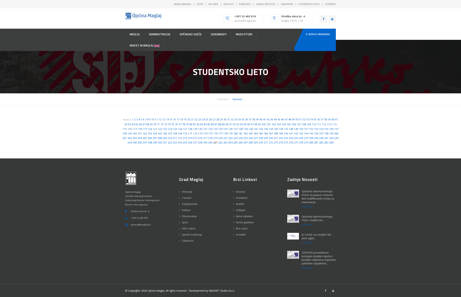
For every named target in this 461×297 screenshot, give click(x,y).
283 (326, 142)
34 (239, 119)
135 (225, 129)
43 (271, 119)
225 (245, 138)
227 (256, 138)
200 (336, 133)
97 (252, 124)
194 (306, 133)
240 (321, 138)
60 (333, 119)
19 (185, 119)
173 (200, 133)
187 (271, 133)
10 (152, 119)
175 (210, 133)
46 (282, 119)
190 (286, 133)
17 (178, 119)
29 (221, 119)
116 (129, 129)
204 (140, 138)
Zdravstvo (188, 240)
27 (214, 119)
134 (220, 129)
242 (331, 138)
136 (230, 129)
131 (205, 129)
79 (187, 124)
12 (160, 119)
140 (251, 129)
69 (151, 124)
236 (301, 138)
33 (235, 119)
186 (266, 133)
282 (321, 142)
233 (286, 138)
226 (251, 138)
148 (291, 129)
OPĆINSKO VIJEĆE (191, 34)
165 (160, 133)
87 (216, 124)
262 (220, 142)
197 (321, 133)
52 (304, 119)
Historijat (187, 191)
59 (329, 119)
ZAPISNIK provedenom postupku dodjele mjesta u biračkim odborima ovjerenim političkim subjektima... (319, 258)
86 (212, 124)
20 (188, 119)
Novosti (237, 99)
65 (136, 124)
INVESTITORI (244, 34)
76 (176, 124)
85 (208, 124)
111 (319, 124)
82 (198, 124)
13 (163, 119)
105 (289, 124)
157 (336, 129)
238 (311, 138)
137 (235, 129)
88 (219, 124)
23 (199, 119)
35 (242, 119)
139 (245, 129)
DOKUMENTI (219, 34)
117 (135, 129)
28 (217, 119)
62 (126, 124)
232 (281, 138)
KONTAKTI (330, 4)
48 (289, 119)
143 (266, 129)
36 (246, 119)
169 (180, 133)
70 (154, 124)
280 (311, 142)
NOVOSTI (229, 4)
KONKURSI (244, 4)
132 (210, 129)
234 (291, 138)
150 (301, 129)
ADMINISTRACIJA (159, 34)
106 (294, 124)
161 (140, 133)
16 (174, 119)
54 (311, 119)
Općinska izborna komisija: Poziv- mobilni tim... (317, 218)
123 (165, 129)
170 (185, 133)
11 (156, 119)
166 (165, 133)
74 (169, 124)
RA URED (213, 4)
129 (195, 129)
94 (241, 124)
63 (129, 124)
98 (255, 124)
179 (230, 133)
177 (220, 133)
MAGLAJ (135, 34)
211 (175, 138)
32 (232, 119)
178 (225, 133)
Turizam (186, 198)
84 (205, 124)
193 (301, 133)
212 (180, 138)
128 (190, 129)
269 (256, 142)
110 (314, 124)
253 (175, 142)
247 (145, 142)
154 (321, 129)
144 (271, 129)
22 (196, 119)
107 (299, 124)
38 (253, 119)
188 (276, 133)
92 (234, 124)
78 (183, 124)
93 (237, 124)
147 (286, 129)
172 (195, 133)
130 (200, 129)
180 (235, 133)
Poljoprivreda (189, 204)
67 (144, 124)
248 (150, 142)
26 (210, 119)
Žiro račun (242, 228)
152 (311, 129)
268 (251, 142)
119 (145, 129)
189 (281, 133)
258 (200, 142)
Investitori (241, 198)
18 (181, 119)
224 (240, 138)
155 (326, 129)
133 (215, 129)
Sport (185, 222)
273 (276, 142)
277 (296, 142)
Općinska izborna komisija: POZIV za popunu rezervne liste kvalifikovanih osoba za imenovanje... (318, 197)
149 (296, 129)
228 (261, 138)
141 (256, 129)
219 (215, 138)
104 (284, 124)
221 (225, 138)
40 (260, 119)
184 (256, 133)
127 (185, 129)
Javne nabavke (244, 216)
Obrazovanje (189, 216)
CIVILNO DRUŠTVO (266, 4)
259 (205, 142)
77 (180, 124)
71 (158, 124)
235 (296, 138)
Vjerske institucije (192, 234)
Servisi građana (245, 222)
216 (200, 138)
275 (286, 142)
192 (296, 133)
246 (140, 142)
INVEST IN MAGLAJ (142, 45)
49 (293, 119)
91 (230, 124)
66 (140, 124)
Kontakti (241, 234)
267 (245, 142)
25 (206, 119)
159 (129, 133)
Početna (222, 99)
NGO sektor (189, 228)
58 (325, 119)
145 (276, 129)
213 (185, 138)
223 (235, 138)
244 (129, 142)
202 (129, 138)
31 (228, 119)
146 (281, 129)
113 (329, 124)
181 (240, 133)
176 (215, 133)
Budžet (240, 204)
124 (170, 129)
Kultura (186, 210)
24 (203, 119)
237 (306, 138)
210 (170, 138)
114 (334, 124)
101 (269, 124)
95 (244, 124)
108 (304, 124)
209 (165, 138)
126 (180, 129)
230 (271, 138)
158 (124, 133)
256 (190, 142)
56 (318, 119)
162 (145, 133)
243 (336, 138)
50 (297, 119)
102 (274, 124)
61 (336, 119)
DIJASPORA (287, 4)
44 (275, 119)
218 (210, 138)
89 (223, 124)
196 (316, 133)
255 (185, 142)
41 (264, 119)
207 (155, 138)
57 (322, 119)
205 (145, 138)
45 (279, 119)
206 (150, 138)
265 (235, 142)
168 (175, 133)
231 (276, 138)
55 (315, 119)
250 (160, 142)
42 (268, 119)
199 (331, 133)
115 (124, 129)
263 (225, 142)
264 (230, 142)
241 (326, 138)
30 (224, 119)
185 (261, 133)
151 (306, 129)
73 (165, 124)
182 (245, 133)
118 (140, 129)
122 (160, 129)
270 (261, 142)
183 (251, 133)
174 (205, 133)
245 (135, 142)
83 (201, 124)
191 (291, 133)
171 (190, 133)
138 (240, 129)
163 (150, 133)
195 (311, 133)
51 (300, 119)
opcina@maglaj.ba (245, 20)
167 (170, 133)
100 (263, 124)
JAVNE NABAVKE (182, 4)
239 (316, 138)
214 (190, 138)
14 (167, 119)
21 (192, 119)
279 (306, 142)
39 (257, 119)
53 (307, 119)
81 (194, 124)
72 (162, 124)
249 (155, 142)
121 (155, 129)
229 (266, 138)
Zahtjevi (240, 210)
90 (226, 124)
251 (165, 142)
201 (124, 138)
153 (316, 129)
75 (172, 124)
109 (309, 124)
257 (195, 142)
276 (291, 142)
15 (170, 119)
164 (155, 133)
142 (261, 129)
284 (331, 142)
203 (135, 138)
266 (240, 142)
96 (248, 124)
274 (281, 142)
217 (205, 138)
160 (135, 133)
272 (271, 142)
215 (195, 138)
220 (220, 138)
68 (147, 124)
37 (250, 119)
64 (133, 124)
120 (150, 129)
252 (170, 142)
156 (331, 129)
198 (326, 133)
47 (286, 119)
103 (279, 124)
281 (316, 142)
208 (160, 138)
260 (210, 142)
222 (230, 138)
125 (175, 129)
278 (301, 142)
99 (259, 124)
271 (266, 142)
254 (180, 142)
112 (324, 124)
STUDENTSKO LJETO (309, 4)
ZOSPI (199, 4)
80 (190, 124)
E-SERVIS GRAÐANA (318, 34)
